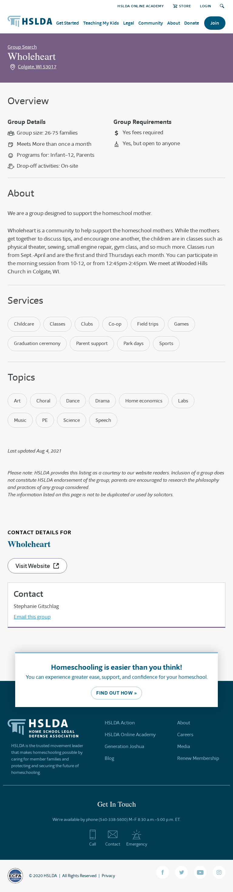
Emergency (136, 844)
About (173, 23)
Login (205, 6)
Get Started (67, 23)
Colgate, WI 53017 (37, 66)
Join (215, 23)
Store (185, 6)
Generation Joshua (124, 746)
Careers (185, 734)
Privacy (108, 875)
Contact (112, 844)
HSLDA (50, 875)
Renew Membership (198, 758)
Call (92, 844)
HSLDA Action (120, 722)
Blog (109, 758)
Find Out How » (116, 693)
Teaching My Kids (101, 23)
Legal (128, 23)
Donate (191, 23)
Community (150, 23)
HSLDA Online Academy (140, 6)
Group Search (22, 47)
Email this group (32, 616)
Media (183, 746)
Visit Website (32, 566)
